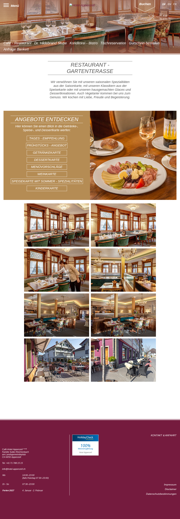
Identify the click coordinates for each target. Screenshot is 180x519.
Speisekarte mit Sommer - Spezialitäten (47, 181)
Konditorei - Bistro (84, 43)
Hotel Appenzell (85, 452)
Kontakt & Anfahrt (163, 435)
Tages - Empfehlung (47, 138)
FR (174, 4)
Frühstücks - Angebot (47, 145)
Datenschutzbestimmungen (161, 493)
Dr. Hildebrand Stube (50, 43)
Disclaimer (170, 489)
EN (169, 4)
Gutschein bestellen (144, 43)
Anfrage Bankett (16, 49)
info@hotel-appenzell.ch (13, 469)
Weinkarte (46, 174)
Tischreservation (113, 43)
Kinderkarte (47, 188)
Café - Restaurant (17, 43)
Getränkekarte (47, 152)
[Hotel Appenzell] (90, 5)
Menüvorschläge (46, 167)
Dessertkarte (47, 160)
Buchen (145, 4)
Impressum (170, 484)
